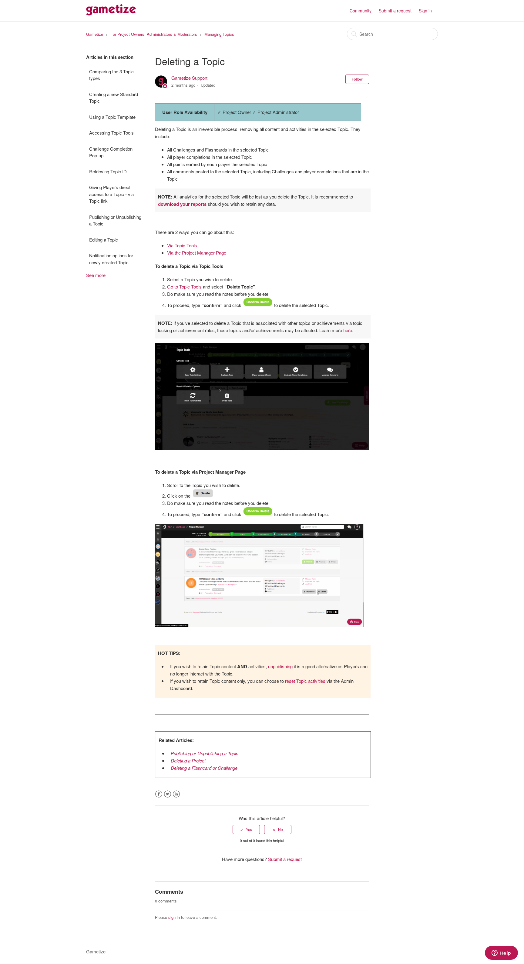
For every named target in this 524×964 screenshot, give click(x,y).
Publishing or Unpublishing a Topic (115, 220)
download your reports (182, 204)
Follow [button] (357, 79)
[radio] (246, 829)
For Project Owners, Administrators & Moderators (153, 34)
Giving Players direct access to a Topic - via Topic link (111, 194)
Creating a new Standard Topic (113, 97)
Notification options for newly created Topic (111, 258)
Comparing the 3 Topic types (111, 75)
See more (96, 275)
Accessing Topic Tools (111, 132)
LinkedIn (176, 794)
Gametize (94, 34)
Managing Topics (219, 34)
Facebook (159, 794)
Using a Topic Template (112, 117)
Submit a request (395, 11)
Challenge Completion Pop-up (111, 152)
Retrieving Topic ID (108, 171)
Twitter (167, 794)
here (347, 330)
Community (360, 11)
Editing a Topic (103, 239)
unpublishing (280, 666)
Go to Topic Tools (184, 286)
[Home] (111, 13)
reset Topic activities (305, 681)
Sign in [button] (425, 11)
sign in (174, 917)
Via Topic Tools (182, 245)
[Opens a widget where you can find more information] (501, 953)
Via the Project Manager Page (196, 252)
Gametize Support (189, 78)
